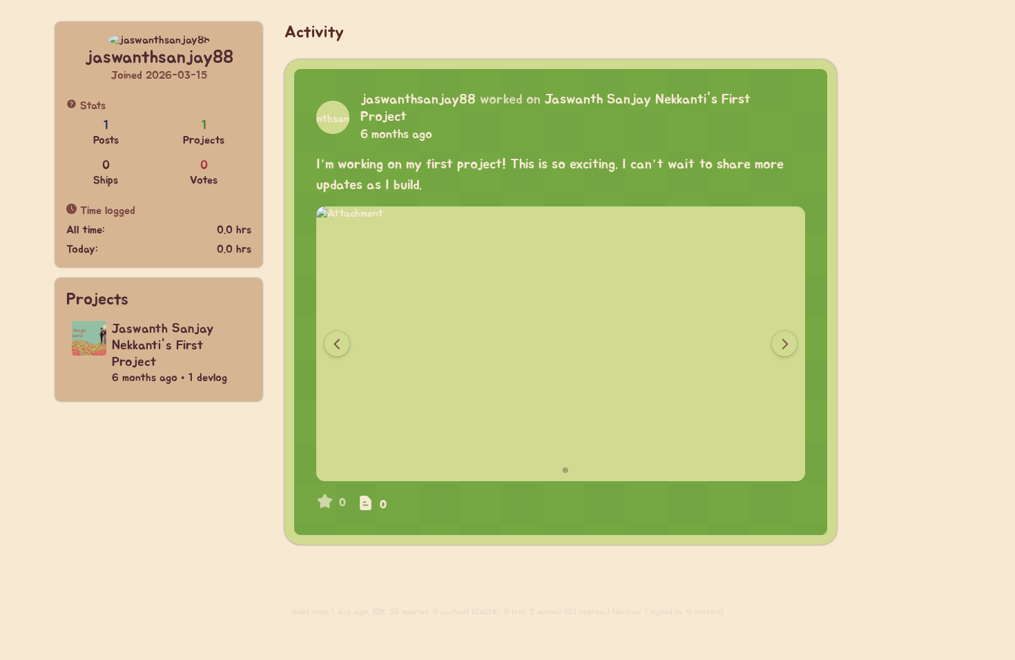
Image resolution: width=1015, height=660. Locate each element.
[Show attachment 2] (565, 470)
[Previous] (337, 343)
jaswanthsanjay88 (418, 99)
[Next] (784, 343)
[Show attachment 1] (556, 470)
